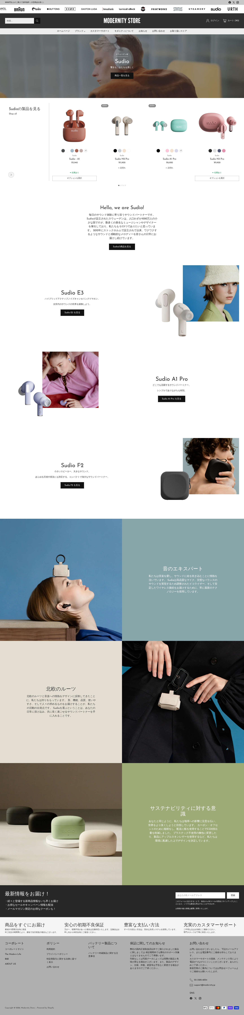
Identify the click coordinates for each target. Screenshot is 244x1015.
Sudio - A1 (74, 159)
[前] (6, 142)
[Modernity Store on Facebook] (229, 3)
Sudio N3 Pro (217, 159)
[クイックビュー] (92, 106)
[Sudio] (11, 175)
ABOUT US (10, 964)
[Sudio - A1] (74, 125)
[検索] (37, 21)
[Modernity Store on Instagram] (237, 3)
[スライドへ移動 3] (123, 185)
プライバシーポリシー (57, 954)
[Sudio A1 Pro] (169, 125)
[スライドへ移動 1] (118, 185)
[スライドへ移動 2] (120, 185)
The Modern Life (13, 954)
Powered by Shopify (45, 1008)
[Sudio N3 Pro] (217, 125)
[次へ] (238, 142)
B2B (7, 959)
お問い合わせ (53, 967)
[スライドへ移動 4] (125, 185)
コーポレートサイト (14, 949)
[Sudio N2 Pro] (122, 125)
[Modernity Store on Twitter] (233, 3)
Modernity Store (28, 1008)
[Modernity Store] (122, 21)
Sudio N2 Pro (122, 159)
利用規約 (51, 949)
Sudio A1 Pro (169, 159)
